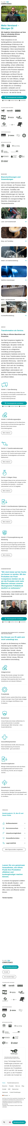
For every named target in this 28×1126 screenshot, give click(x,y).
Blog (23, 1086)
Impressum (5, 1092)
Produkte (11, 1086)
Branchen (4, 1086)
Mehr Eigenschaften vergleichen (14, 849)
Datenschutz (15, 1089)
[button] (4, 1122)
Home (3, 1082)
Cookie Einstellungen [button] (15, 1092)
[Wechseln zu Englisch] (10, 1122)
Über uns (17, 1086)
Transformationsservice (13, 1082)
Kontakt (4, 1089)
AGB (9, 1089)
